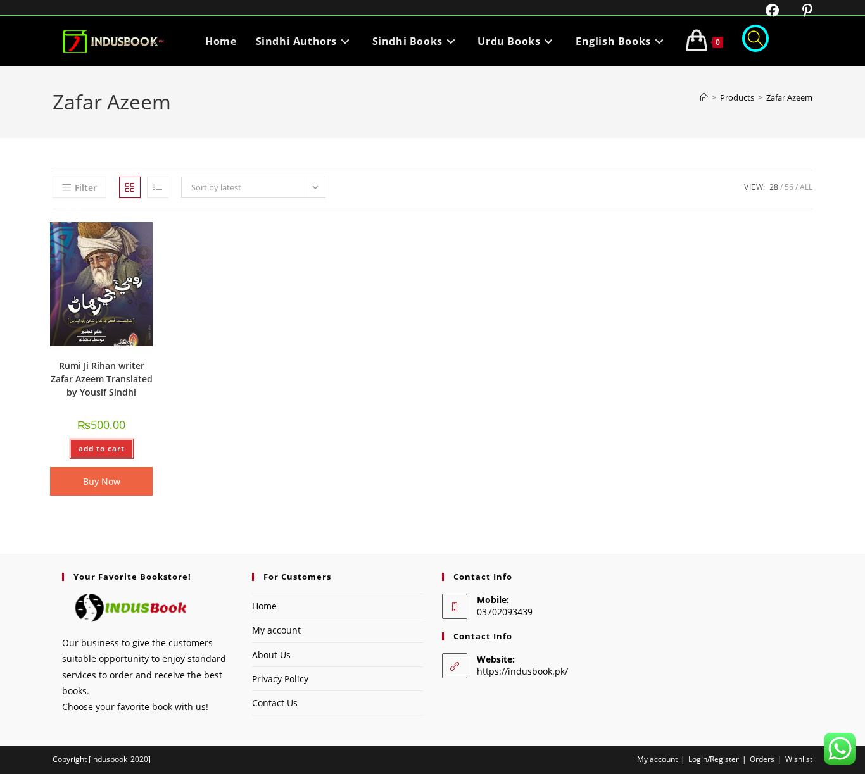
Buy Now (101, 481)
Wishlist (798, 759)
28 (773, 187)
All (806, 187)
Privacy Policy (280, 679)
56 (789, 187)
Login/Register (713, 759)
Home (264, 606)
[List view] (157, 187)
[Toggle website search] (755, 41)
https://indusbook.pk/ (522, 671)
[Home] (704, 97)
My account (276, 630)
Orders (762, 759)
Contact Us (275, 703)
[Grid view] (130, 187)
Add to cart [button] (102, 448)
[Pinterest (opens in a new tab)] (797, 10)
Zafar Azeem (789, 97)
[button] (110, 236)
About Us (271, 655)
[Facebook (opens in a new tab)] (764, 10)
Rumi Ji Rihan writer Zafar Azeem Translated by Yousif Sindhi (102, 378)
